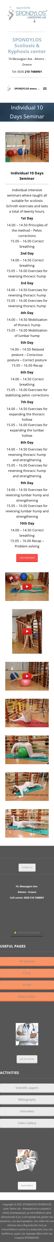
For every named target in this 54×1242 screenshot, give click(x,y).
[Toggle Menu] (45, 88)
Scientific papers (27, 1088)
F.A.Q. (27, 973)
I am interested (27, 557)
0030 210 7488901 (34, 897)
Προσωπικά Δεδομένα (29, 932)
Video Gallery (27, 1123)
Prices (27, 985)
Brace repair (27, 996)
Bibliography (27, 1099)
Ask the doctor (27, 1058)
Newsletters (27, 1185)
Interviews (27, 1111)
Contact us (27, 867)
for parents (27, 961)
